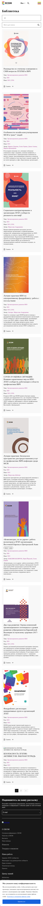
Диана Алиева (32, 146)
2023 (7, 222)
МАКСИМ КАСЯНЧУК (15, 558)
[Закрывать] (41, 882)
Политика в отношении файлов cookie (18, 896)
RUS (9, 80)
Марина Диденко (13, 146)
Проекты (4, 868)
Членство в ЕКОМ (7, 835)
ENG (12, 80)
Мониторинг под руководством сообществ (15, 860)
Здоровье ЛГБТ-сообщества (10, 858)
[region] (21, 893)
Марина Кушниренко (10, 148)
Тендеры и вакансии (10, 849)
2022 (7, 307)
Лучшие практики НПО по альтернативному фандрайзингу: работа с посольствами (21, 298)
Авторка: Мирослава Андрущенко (18, 312)
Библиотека (5, 877)
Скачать (8, 86)
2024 (7, 141)
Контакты (5, 838)
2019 (7, 641)
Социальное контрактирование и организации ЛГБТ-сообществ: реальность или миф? (18, 212)
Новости (5, 844)
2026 (7, 77)
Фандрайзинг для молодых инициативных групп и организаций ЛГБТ (19, 711)
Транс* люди (8, 548)
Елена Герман (23, 146)
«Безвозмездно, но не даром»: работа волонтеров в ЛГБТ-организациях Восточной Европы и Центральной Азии (21, 542)
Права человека (6, 863)
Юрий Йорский (27, 558)
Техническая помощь (8, 866)
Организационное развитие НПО (17, 75)
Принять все (21, 901)
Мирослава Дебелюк (14, 475)
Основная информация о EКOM (11, 833)
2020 (7, 390)
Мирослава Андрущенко (15, 227)
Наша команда (6, 841)
